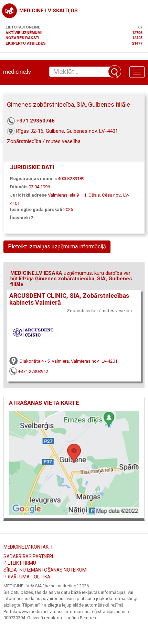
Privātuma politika (26, 576)
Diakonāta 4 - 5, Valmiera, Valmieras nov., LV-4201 (68, 361)
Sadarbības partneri (28, 556)
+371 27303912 (33, 371)
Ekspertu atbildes (25, 43)
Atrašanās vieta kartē (44, 403)
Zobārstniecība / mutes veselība (44, 141)
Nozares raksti (22, 37)
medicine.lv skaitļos (48, 11)
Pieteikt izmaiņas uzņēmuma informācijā (57, 246)
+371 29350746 (36, 121)
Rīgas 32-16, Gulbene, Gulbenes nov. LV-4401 (67, 131)
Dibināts (19, 186)
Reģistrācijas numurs (33, 178)
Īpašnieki (20, 217)
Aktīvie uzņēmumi (24, 32)
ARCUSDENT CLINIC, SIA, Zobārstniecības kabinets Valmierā (69, 299)
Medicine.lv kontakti (27, 547)
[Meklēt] (114, 71)
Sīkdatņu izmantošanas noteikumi (45, 570)
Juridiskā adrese (28, 195)
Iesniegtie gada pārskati (36, 209)
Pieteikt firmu (19, 563)
